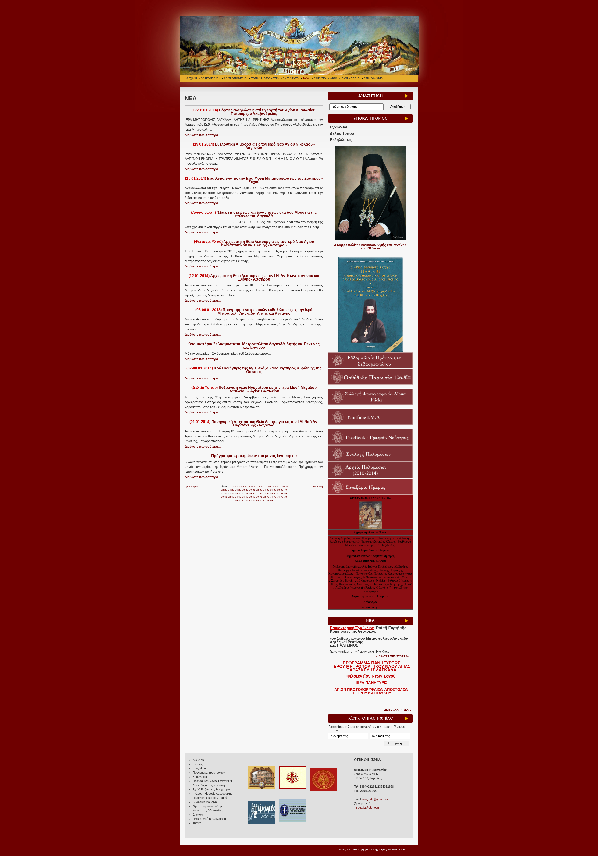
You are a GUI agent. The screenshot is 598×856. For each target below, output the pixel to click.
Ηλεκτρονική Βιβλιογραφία (209, 818)
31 (254, 490)
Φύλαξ (408, 584)
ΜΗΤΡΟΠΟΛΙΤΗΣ (235, 78)
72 (264, 497)
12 (255, 486)
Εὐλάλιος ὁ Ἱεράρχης (400, 580)
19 (279, 486)
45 (236, 493)
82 (247, 500)
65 (239, 497)
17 (272, 486)
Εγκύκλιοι (338, 127)
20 (283, 486)
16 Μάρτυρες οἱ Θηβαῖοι (371, 580)
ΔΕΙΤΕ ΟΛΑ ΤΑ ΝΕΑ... (397, 709)
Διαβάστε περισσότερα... (203, 135)
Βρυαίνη (350, 580)
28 (243, 490)
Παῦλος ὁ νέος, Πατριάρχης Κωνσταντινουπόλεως (384, 573)
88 (268, 500)
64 (236, 497)
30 (250, 490)
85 (257, 500)
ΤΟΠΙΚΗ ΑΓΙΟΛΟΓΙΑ (265, 78)
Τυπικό (197, 823)
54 (268, 493)
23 (225, 490)
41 (222, 493)
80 (239, 500)
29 (247, 490)
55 (271, 493)
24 (229, 490)
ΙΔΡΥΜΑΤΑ (291, 78)
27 (239, 490)
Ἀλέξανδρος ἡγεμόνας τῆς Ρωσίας (354, 587)
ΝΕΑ (306, 78)
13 (258, 486)
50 (254, 493)
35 (268, 490)
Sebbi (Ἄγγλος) (386, 545)
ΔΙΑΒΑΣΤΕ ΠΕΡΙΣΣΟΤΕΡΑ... (393, 656)
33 (261, 490)
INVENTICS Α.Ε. (397, 849)
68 (250, 497)
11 (252, 486)
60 (222, 497)
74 (271, 497)
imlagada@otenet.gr (367, 807)
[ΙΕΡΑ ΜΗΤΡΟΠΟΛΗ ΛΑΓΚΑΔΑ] (299, 45)
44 (232, 493)
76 (278, 497)
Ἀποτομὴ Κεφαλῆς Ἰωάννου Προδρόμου (352, 538)
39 (282, 490)
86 (261, 500)
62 (229, 497)
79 (236, 500)
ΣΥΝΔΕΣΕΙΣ (351, 78)
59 (285, 493)
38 (278, 490)
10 (248, 486)
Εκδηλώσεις (341, 140)
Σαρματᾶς (337, 580)
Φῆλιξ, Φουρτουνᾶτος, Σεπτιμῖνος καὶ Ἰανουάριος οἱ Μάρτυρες (366, 584)
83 (250, 500)
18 (276, 486)
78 (285, 497)
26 (236, 490)
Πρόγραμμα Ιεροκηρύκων (209, 772)
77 (282, 497)
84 (254, 500)
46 (239, 493)
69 (254, 497)
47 (243, 493)
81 (243, 500)
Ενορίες (198, 764)
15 (265, 486)
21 (286, 486)
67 (247, 497)
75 (275, 497)
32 (257, 490)
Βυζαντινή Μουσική (205, 802)
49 (250, 493)
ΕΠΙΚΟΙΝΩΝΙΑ (373, 78)
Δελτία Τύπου (342, 133)
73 (268, 497)
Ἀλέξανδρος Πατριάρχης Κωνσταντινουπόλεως (373, 568)
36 (271, 490)
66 (243, 497)
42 (225, 493)
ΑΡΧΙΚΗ (191, 78)
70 (257, 497)
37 (275, 490)
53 (264, 493)
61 (225, 497)
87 (264, 500)
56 (275, 493)
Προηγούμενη (192, 486)
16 (269, 486)
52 (261, 493)
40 (285, 490)
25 (232, 490)
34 (264, 490)
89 (271, 500)
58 (282, 493)
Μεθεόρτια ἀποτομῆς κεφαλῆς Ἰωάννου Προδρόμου (362, 566)
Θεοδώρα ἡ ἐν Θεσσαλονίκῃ (393, 538)
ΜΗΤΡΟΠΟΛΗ (210, 78)
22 (222, 490)
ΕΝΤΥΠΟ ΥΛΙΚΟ (325, 78)
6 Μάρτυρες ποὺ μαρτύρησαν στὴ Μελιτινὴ (387, 577)
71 (261, 497)
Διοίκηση (198, 760)
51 (257, 493)
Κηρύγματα (200, 776)
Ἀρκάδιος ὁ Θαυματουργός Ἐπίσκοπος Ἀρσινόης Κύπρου (362, 541)
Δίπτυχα (198, 814)
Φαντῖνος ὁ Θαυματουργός (346, 577)
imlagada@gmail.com (375, 799)
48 (247, 493)
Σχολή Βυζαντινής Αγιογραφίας (212, 789)
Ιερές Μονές (200, 768)
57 (278, 493)
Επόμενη (318, 486)
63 (232, 497)
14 (262, 486)
